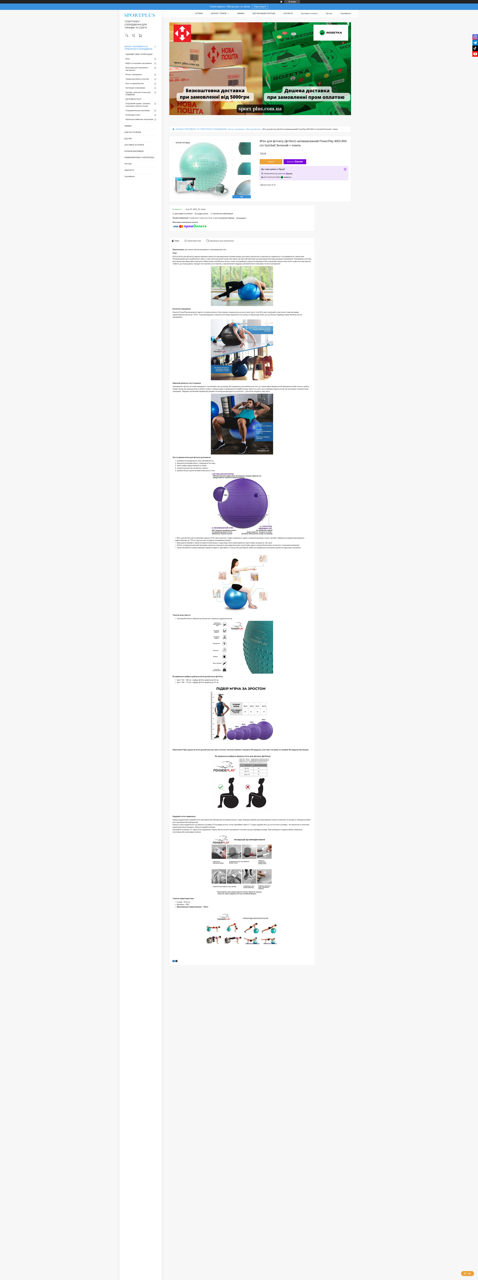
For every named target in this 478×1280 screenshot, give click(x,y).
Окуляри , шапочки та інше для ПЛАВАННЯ (138, 93)
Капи (127, 59)
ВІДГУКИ (128, 139)
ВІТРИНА (199, 13)
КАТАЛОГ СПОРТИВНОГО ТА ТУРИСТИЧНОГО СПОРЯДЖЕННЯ (138, 48)
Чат (469, 1274)
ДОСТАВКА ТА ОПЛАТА (134, 145)
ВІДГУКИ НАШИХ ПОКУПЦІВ (264, 13)
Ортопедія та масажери (135, 88)
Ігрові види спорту (132, 115)
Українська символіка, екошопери (139, 119)
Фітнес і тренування (133, 74)
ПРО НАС (128, 164)
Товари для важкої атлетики (137, 79)
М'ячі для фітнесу (253, 129)
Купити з (290, 162)
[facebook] (174, 961)
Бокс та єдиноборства (134, 83)
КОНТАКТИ (288, 13)
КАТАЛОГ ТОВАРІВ (219, 13)
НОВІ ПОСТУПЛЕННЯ (132, 132)
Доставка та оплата (309, 13)
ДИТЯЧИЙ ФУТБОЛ (133, 99)
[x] (176, 961)
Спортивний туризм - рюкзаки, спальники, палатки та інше (137, 105)
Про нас (329, 13)
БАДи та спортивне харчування (138, 63)
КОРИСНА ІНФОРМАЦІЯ (134, 151)
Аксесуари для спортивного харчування (136, 69)
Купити (271, 162)
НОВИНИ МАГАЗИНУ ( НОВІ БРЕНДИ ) (139, 157)
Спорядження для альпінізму (137, 111)
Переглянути (260, 6)
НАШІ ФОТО (129, 170)
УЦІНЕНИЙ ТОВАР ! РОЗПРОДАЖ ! (139, 54)
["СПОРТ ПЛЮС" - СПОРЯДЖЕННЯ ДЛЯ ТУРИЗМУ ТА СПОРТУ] (140, 15)
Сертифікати (129, 176)
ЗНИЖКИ (128, 126)
